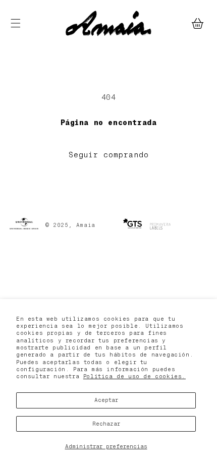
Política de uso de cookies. (134, 376)
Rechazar (106, 423)
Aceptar (106, 399)
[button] (15, 23)
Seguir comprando (109, 154)
